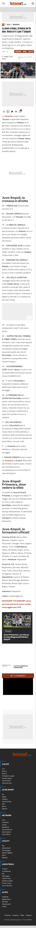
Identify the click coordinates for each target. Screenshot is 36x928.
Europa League (7, 778)
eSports (4, 809)
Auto (3, 820)
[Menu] (3, 3)
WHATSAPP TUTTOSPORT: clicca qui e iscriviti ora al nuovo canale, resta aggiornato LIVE (16, 604)
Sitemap (4, 857)
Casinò (4, 906)
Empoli (25, 51)
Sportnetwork (6, 832)
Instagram (15, 915)
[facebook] (4, 112)
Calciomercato (7, 783)
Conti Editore (6, 834)
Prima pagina (6, 850)
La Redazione (6, 871)
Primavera (16, 25)
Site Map (5, 902)
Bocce (4, 806)
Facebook (7, 915)
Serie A (4, 771)
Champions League (8, 776)
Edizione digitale (7, 853)
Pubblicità (5, 897)
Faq (3, 874)
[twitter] (12, 112)
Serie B (4, 773)
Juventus (9, 460)
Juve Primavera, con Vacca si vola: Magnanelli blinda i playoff (16, 636)
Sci (3, 794)
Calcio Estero (6, 781)
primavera (18, 51)
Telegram (29, 915)
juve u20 (30, 51)
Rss (3, 846)
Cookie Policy (6, 878)
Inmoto (4, 825)
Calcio (8, 25)
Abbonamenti (6, 848)
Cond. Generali (7, 886)
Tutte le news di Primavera (21, 666)
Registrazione (6, 899)
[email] (16, 112)
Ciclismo (5, 799)
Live (3, 769)
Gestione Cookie (7, 881)
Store (4, 855)
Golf (3, 804)
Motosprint (5, 827)
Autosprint (5, 822)
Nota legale (6, 876)
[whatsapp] (8, 112)
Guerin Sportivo (7, 829)
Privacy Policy (6, 883)
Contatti (4, 869)
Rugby (4, 797)
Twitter (22, 915)
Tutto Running (6, 801)
